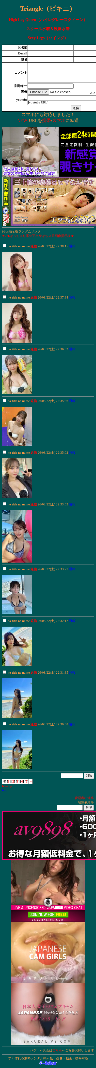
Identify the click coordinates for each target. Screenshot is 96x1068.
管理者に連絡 (84, 798)
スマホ (58, 120)
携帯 (46, 120)
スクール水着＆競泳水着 (48, 29)
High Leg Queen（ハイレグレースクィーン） (48, 19)
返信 (34, 246)
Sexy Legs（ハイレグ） (48, 38)
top (4, 790)
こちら (57, 1050)
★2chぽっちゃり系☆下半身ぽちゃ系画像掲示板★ (38, 236)
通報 (72, 246)
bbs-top (7, 786)
